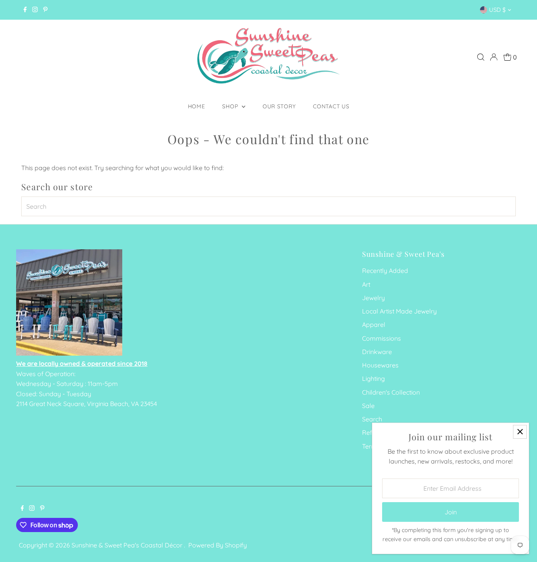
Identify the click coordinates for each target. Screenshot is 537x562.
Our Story (279, 106)
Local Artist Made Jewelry (399, 311)
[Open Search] (480, 57)
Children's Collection (391, 392)
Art (366, 284)
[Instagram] (35, 9)
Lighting (373, 378)
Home (196, 106)
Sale (368, 406)
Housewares (380, 365)
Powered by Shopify (217, 545)
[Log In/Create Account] (493, 57)
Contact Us (331, 106)
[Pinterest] (45, 9)
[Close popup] (520, 432)
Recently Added (385, 271)
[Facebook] (25, 9)
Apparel (373, 324)
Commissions (381, 338)
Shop (231, 106)
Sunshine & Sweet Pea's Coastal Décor (128, 545)
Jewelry (373, 298)
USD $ (497, 9)
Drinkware (377, 352)
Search (372, 419)
